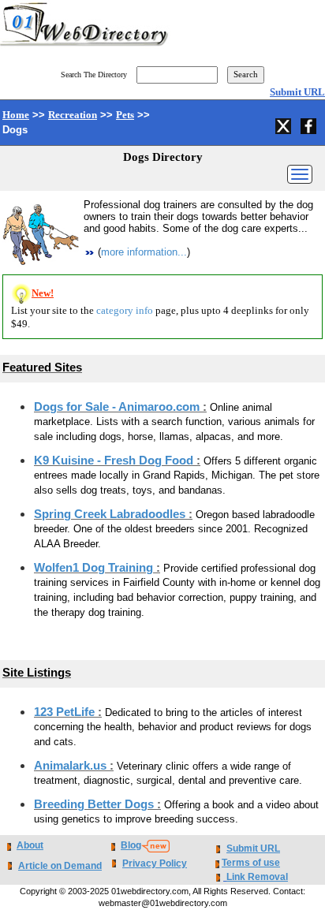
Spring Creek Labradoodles (111, 514)
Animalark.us (72, 765)
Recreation (72, 115)
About (30, 845)
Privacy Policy (154, 863)
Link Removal (257, 876)
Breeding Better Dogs (95, 804)
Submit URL (297, 92)
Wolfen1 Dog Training (95, 567)
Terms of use (251, 862)
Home (15, 115)
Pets (125, 115)
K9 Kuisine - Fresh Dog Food (115, 460)
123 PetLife (66, 712)
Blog (131, 845)
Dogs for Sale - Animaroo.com (118, 407)
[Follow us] (284, 124)
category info (124, 310)
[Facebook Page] (310, 124)
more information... (144, 252)
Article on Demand (60, 865)
